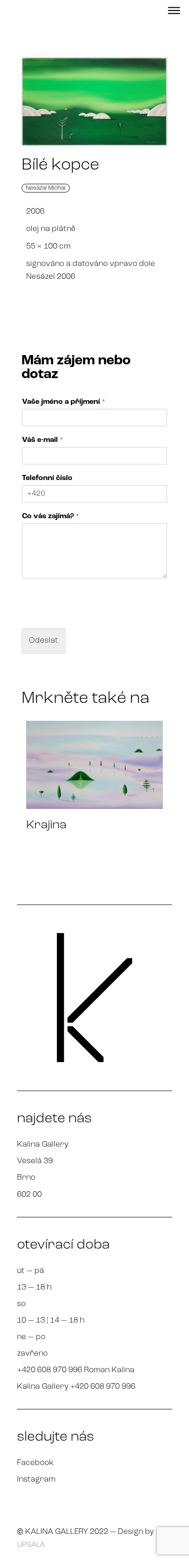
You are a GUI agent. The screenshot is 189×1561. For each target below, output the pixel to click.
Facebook (35, 1463)
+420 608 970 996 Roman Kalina (75, 1370)
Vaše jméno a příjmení (64, 402)
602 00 (29, 1195)
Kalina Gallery (42, 1144)
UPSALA (31, 1545)
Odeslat (43, 641)
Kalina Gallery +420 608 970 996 (76, 1387)
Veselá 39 (35, 1161)
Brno (26, 1178)
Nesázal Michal (46, 188)
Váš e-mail (42, 440)
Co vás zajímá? (50, 516)
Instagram (36, 1479)
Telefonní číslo (47, 478)
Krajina (46, 825)
